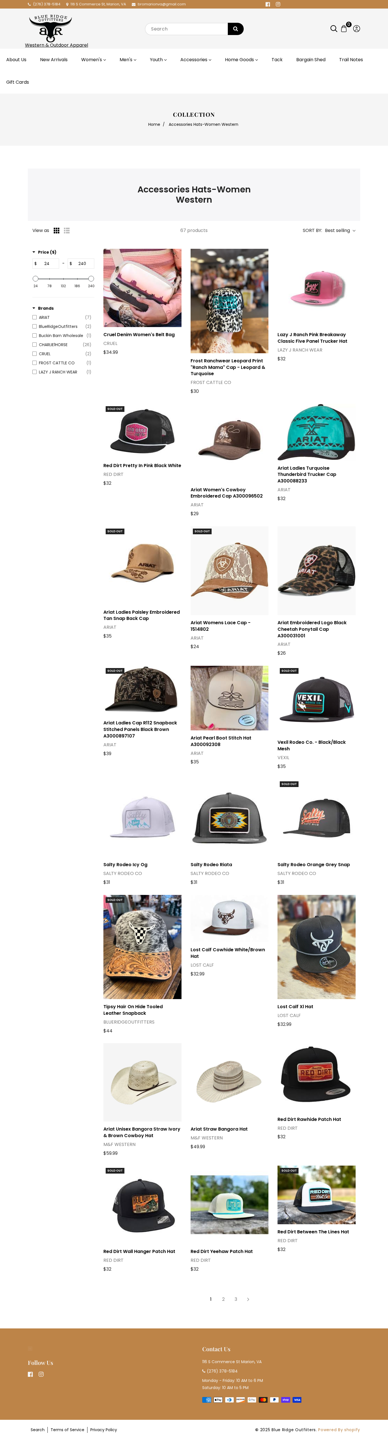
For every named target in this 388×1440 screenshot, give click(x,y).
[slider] (35, 279)
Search (38, 1430)
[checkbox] (61, 317)
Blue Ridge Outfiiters (294, 1430)
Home (154, 124)
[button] (336, 28)
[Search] (236, 29)
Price (47, 252)
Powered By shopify (339, 1430)
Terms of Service (67, 1430)
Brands (46, 308)
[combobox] (194, 29)
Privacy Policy (103, 1430)
